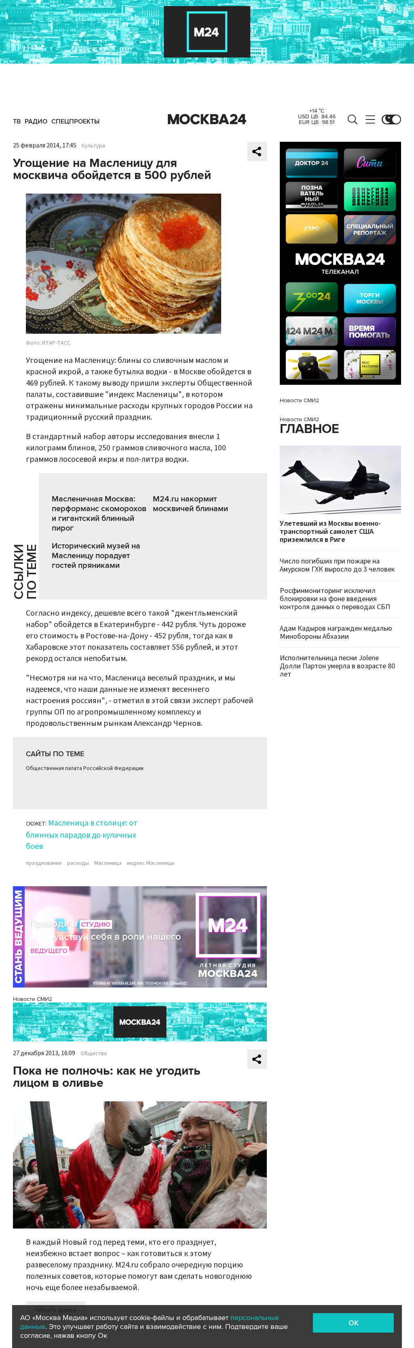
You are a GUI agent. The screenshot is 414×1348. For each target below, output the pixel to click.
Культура (93, 146)
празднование (44, 863)
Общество (93, 1053)
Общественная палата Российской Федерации (85, 768)
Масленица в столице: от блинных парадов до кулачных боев (81, 834)
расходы (78, 863)
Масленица (108, 863)
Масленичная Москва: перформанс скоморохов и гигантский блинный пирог (99, 513)
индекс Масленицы (151, 863)
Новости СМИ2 (32, 999)
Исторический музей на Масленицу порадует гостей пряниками (96, 555)
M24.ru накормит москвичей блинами (190, 504)
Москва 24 (207, 119)
